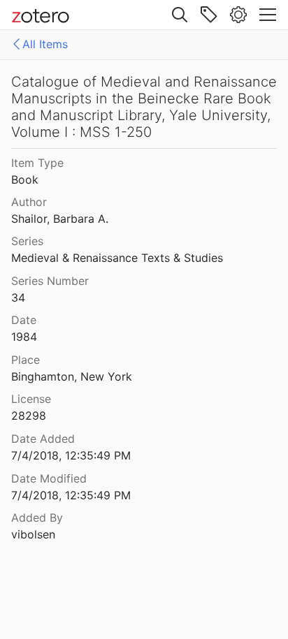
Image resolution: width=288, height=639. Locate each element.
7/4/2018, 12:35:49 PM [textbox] (71, 455)
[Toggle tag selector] (209, 14)
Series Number (50, 281)
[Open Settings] (238, 14)
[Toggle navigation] (267, 14)
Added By (37, 517)
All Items (45, 44)
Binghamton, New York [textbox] (71, 376)
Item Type (37, 163)
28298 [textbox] (28, 416)
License (31, 399)
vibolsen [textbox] (33, 534)
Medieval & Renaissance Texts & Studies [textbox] (117, 258)
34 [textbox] (18, 297)
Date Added (43, 439)
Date (23, 320)
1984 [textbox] (24, 337)
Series (27, 241)
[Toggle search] (179, 14)
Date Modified (49, 478)
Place (25, 360)
